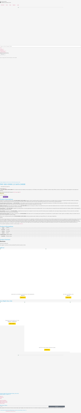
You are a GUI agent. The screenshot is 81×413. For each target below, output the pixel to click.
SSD (5, 57)
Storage (3, 57)
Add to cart (5, 196)
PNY (5, 188)
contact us (21, 223)
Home (1, 57)
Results (2, 49)
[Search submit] (0, 48)
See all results (3, 51)
